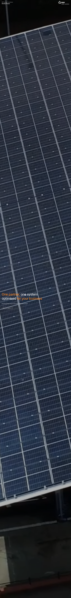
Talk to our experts (7, 308)
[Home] (7, 3)
